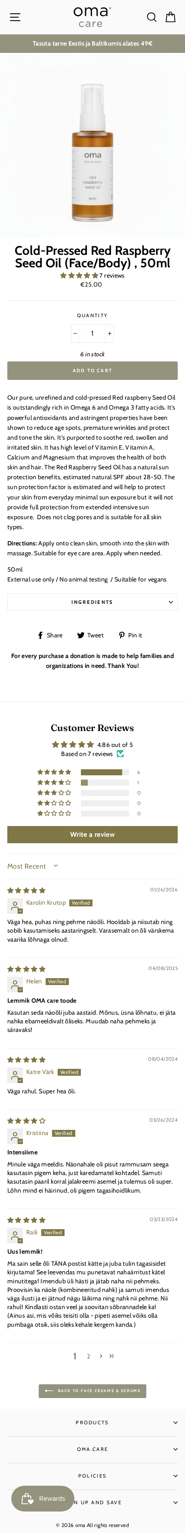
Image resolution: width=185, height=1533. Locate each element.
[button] (79, 275)
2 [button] (88, 1356)
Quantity (92, 315)
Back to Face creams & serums (98, 1390)
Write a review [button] (92, 834)
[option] (92, 44)
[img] (26, 890)
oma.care (92, 1449)
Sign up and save (92, 1502)
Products (92, 1423)
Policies (92, 1476)
